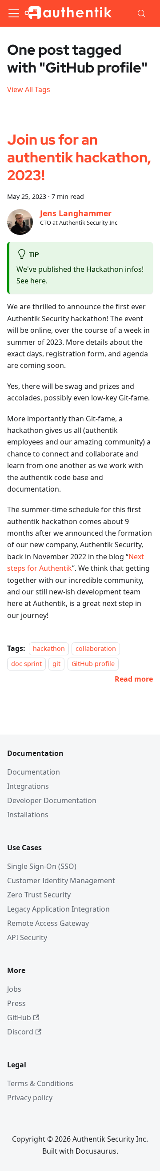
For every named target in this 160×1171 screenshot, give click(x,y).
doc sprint (26, 664)
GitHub (19, 1017)
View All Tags (28, 89)
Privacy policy (29, 1097)
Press (16, 1003)
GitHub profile (93, 664)
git (56, 664)
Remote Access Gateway (48, 923)
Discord (20, 1032)
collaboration (96, 648)
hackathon (49, 648)
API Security (27, 937)
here (38, 281)
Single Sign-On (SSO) (41, 866)
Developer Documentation (51, 800)
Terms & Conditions (40, 1083)
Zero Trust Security (39, 895)
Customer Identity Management (61, 880)
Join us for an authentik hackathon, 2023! (79, 157)
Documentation (33, 772)
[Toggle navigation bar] (13, 13)
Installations (27, 815)
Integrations (28, 786)
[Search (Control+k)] (142, 13)
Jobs (14, 989)
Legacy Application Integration (58, 909)
